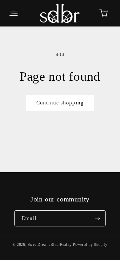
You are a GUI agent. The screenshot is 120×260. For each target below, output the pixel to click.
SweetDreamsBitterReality (50, 244)
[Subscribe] (97, 218)
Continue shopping (60, 103)
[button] (13, 13)
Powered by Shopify (90, 244)
